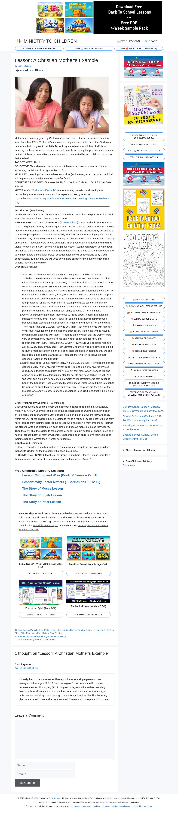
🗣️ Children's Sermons (144, 325)
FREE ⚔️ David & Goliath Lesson (144, 151)
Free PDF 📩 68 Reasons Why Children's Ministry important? (144, 393)
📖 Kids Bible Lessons (144, 300)
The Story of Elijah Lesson (42, 495)
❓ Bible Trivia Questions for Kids (144, 364)
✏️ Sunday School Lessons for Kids (144, 306)
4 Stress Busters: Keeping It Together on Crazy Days (42, 636)
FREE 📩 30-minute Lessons (89, 48)
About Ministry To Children (140, 450)
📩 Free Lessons (128, 41)
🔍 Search (152, 41)
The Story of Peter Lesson (41, 502)
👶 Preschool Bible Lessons (144, 332)
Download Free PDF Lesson (41, 615)
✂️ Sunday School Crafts (144, 319)
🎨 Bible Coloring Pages (144, 338)
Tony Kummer (55, 798)
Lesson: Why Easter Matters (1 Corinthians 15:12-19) (61, 482)
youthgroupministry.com (122, 806)
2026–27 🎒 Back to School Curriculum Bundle (144, 136)
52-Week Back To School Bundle (39, 48)
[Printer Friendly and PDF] (30, 72)
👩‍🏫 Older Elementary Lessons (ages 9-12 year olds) (144, 384)
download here (69, 222)
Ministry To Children (50, 41)
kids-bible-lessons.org (143, 806)
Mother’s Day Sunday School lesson (51, 198)
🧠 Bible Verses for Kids (144, 351)
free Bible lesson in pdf (45, 525)
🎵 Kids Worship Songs (144, 377)
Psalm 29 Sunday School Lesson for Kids (37, 639)
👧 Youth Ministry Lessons (144, 370)
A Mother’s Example (44, 190)
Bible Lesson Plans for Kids (30, 630)
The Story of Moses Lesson (42, 488)
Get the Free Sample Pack (41, 573)
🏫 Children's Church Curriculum (144, 312)
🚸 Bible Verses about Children (144, 357)
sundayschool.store (82, 806)
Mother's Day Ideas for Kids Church (60, 630)
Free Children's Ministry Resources (137, 463)
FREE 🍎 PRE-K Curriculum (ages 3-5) (139, 48)
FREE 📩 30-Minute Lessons (144, 144)
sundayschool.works (101, 806)
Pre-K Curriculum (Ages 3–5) (144, 157)
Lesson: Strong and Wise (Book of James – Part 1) (59, 475)
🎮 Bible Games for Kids (144, 345)
